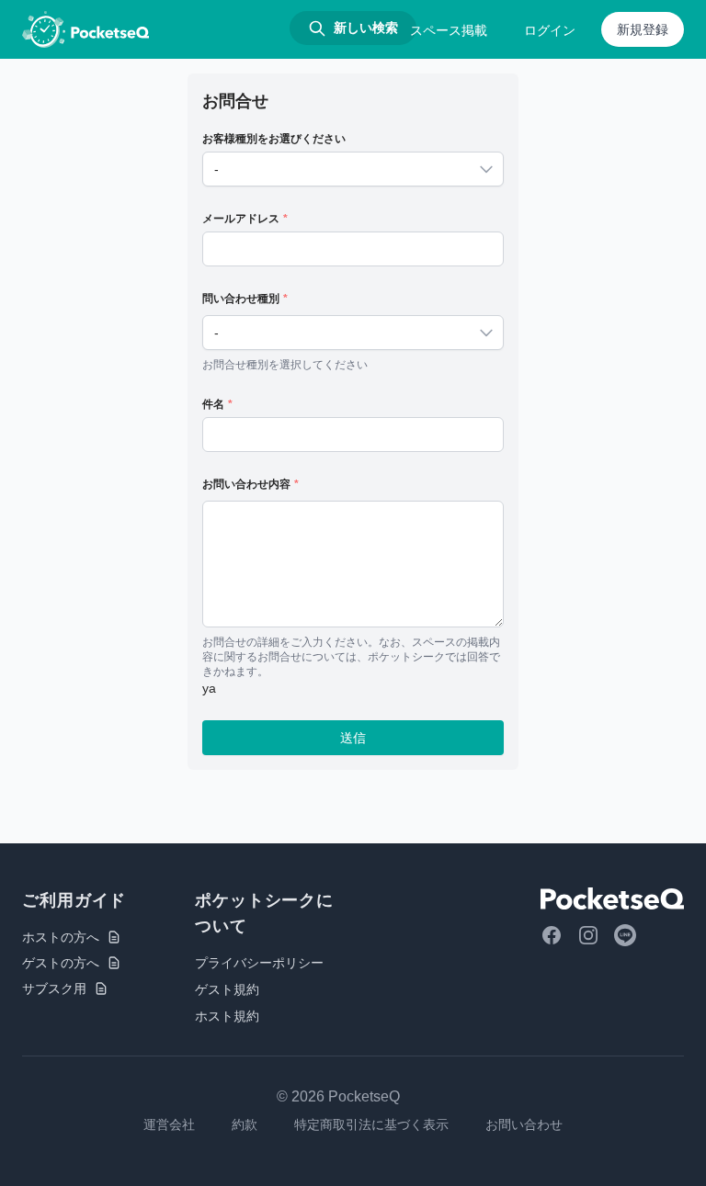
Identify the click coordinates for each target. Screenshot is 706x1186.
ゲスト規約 (227, 989)
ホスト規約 (227, 1016)
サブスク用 (54, 988)
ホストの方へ (60, 937)
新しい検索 (366, 27)
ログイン (549, 30)
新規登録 (642, 29)
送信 (353, 737)
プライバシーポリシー (259, 962)
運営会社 (169, 1124)
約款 (244, 1124)
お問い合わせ (524, 1124)
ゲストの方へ (60, 962)
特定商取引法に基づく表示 (371, 1124)
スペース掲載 (448, 30)
